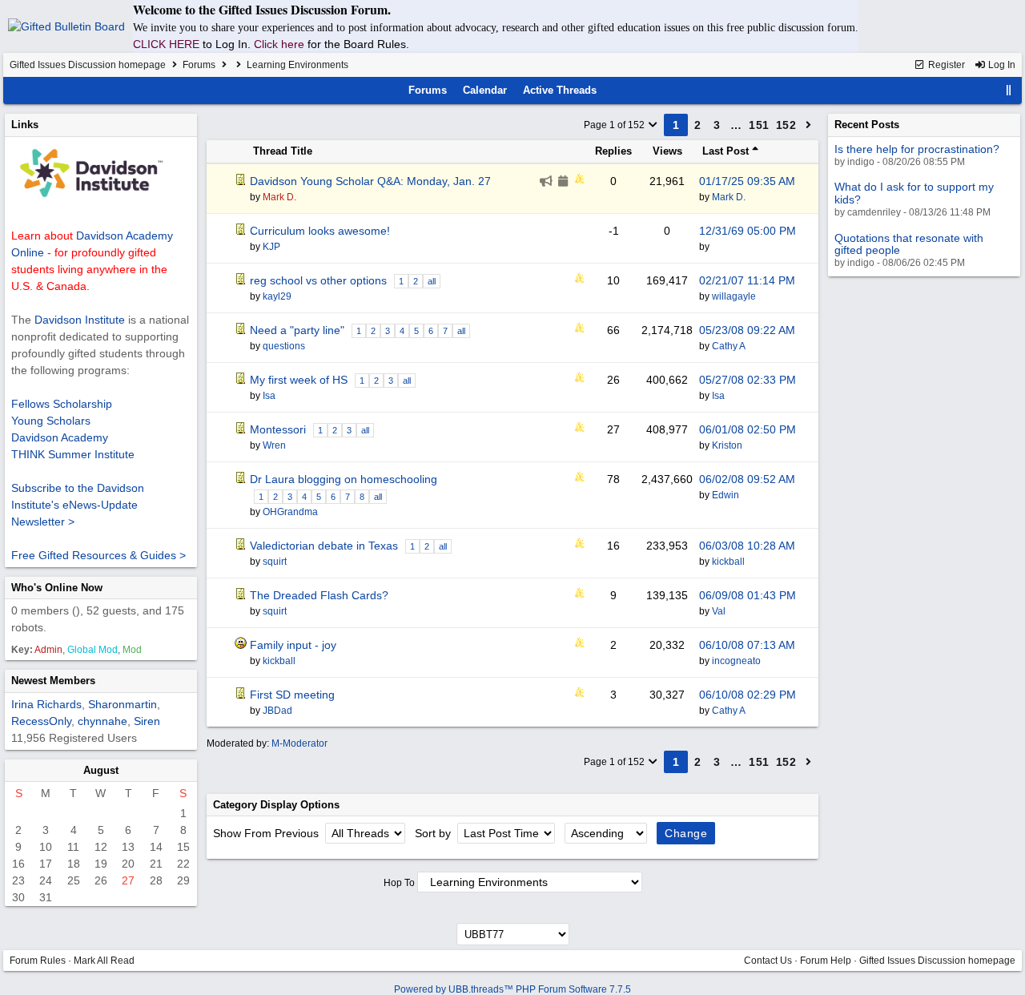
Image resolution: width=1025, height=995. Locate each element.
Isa (718, 395)
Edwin (725, 495)
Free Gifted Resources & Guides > (98, 555)
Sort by (434, 833)
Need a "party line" (297, 330)
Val (719, 611)
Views (667, 151)
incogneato (736, 661)
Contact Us (768, 960)
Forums (199, 64)
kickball (728, 561)
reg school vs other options (318, 280)
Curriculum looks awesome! (320, 230)
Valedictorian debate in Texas (324, 545)
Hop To (399, 882)
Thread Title (282, 151)
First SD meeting (292, 694)
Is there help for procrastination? (916, 149)
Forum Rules (38, 960)
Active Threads (560, 90)
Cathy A (729, 346)
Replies (613, 151)
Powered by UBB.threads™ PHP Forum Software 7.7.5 (512, 989)
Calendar (485, 90)
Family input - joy (293, 644)
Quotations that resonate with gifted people (908, 244)
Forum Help (825, 960)
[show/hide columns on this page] (1009, 90)
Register (945, 64)
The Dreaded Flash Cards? (319, 595)
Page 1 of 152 (615, 125)
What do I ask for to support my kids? (914, 192)
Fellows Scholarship (61, 403)
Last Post (727, 151)
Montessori (278, 429)
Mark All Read (104, 960)
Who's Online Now (56, 588)
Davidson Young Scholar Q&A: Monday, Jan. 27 (370, 181)
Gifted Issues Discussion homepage (88, 64)
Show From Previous (267, 833)
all (432, 281)
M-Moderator (299, 743)
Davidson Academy (59, 437)
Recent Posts (866, 125)
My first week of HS (299, 379)
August (101, 770)
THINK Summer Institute (73, 454)
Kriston (727, 445)
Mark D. (729, 197)
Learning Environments (297, 64)
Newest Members (53, 681)
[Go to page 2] (808, 125)
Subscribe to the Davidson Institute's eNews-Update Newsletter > (77, 504)
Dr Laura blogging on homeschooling (343, 479)
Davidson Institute (79, 319)
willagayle (734, 296)
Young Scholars (50, 420)
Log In (1000, 64)
